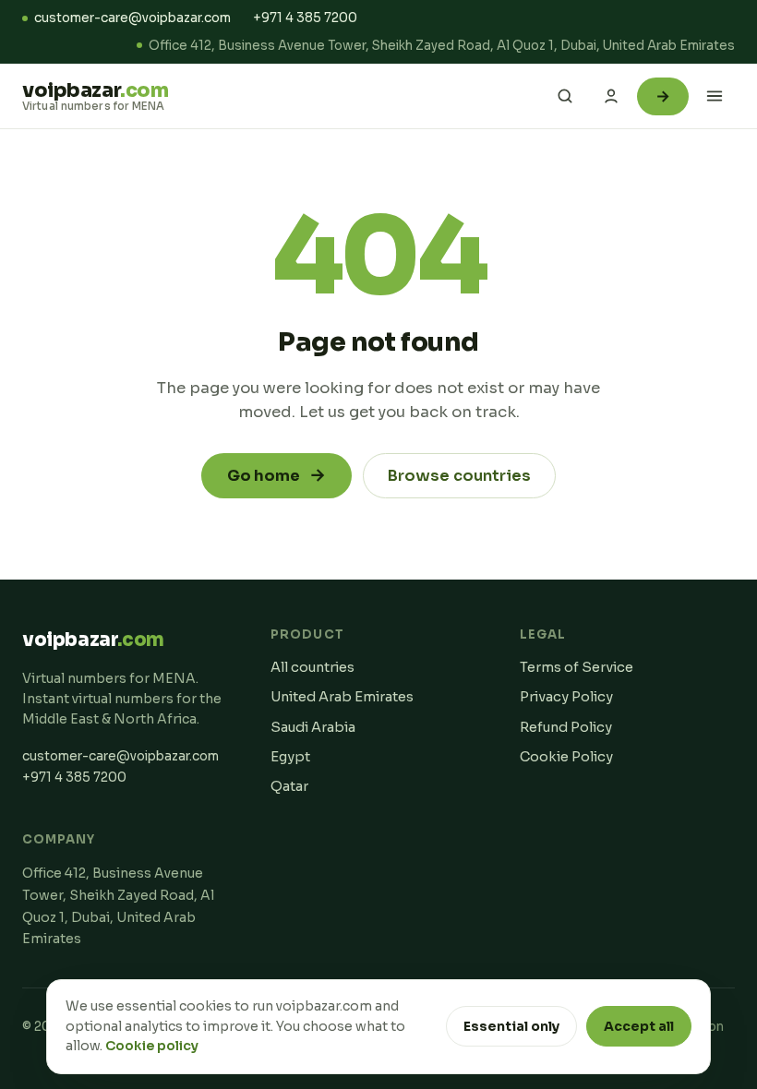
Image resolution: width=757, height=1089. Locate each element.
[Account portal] (611, 96)
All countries (312, 667)
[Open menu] (714, 96)
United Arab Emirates (342, 696)
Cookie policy (151, 1045)
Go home (276, 475)
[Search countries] (565, 96)
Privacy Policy (566, 696)
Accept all (639, 1026)
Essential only (511, 1026)
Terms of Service (576, 667)
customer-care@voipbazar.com (132, 18)
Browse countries (459, 475)
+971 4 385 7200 (305, 18)
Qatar (289, 786)
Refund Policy (566, 727)
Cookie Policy (566, 756)
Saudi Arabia (312, 727)
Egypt (290, 756)
